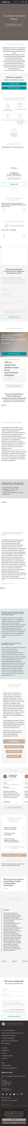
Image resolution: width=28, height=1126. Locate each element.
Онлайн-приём (14, 83)
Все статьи (14, 899)
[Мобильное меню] (26, 2)
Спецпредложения (7, 1055)
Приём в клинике (14, 88)
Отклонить (14, 1122)
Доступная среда (6, 1097)
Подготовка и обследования (14, 741)
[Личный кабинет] (23, 2)
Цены (3, 1062)
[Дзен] (17, 1094)
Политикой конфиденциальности (17, 1009)
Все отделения (6, 1043)
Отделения (10, 11)
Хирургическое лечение (8, 1035)
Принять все (14, 1119)
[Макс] (10, 1094)
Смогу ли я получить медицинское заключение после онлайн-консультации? (12, 840)
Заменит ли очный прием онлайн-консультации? (10, 828)
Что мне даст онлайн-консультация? (9, 833)
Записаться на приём (14, 25)
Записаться (14, 184)
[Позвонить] (20, 2)
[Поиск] (17, 2)
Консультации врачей (8, 1038)
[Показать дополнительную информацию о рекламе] (26, 333)
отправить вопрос (14, 316)
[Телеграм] (6, 1094)
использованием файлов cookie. (14, 1116)
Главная (3, 11)
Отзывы (4, 1053)
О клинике (4, 1048)
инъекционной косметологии (16, 450)
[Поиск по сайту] (2, 1104)
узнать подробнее (14, 353)
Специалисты (5, 1050)
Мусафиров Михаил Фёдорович (11, 784)
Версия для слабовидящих (11, 1100)
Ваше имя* (5, 289)
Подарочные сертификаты (9, 1068)
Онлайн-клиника (6, 1065)
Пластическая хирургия (20, 11)
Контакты (4, 1058)
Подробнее (6, 801)
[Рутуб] (21, 1094)
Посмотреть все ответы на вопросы (14, 847)
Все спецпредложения (14, 385)
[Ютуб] (14, 1094)
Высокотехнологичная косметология (12, 1033)
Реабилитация (14, 756)
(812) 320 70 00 (7, 1072)
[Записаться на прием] (15, 2)
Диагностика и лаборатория (10, 1041)
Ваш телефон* (6, 294)
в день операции (14, 751)
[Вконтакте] (3, 1094)
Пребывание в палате (14, 746)
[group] (7, 968)
